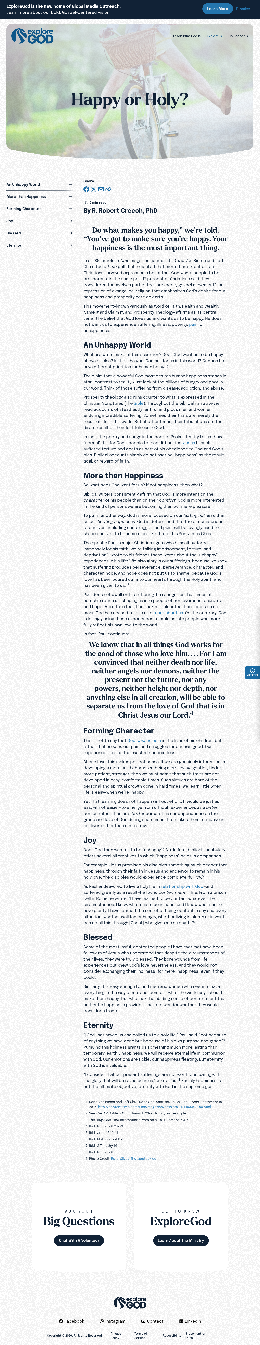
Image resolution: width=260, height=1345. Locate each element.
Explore (213, 36)
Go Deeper (236, 36)
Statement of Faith (195, 1336)
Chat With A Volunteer (79, 1240)
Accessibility (172, 1335)
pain (193, 324)
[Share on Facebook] (86, 189)
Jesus (189, 442)
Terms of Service (140, 1336)
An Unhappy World (23, 184)
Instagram (115, 1321)
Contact (155, 1321)
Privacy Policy (116, 1336)
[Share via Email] (101, 189)
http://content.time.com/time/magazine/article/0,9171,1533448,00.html (154, 1107)
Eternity (13, 245)
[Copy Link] (108, 189)
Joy (9, 221)
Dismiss (243, 9)
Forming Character (23, 209)
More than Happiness (26, 196)
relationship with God (182, 886)
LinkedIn (193, 1321)
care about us (169, 612)
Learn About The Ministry (181, 1240)
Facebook (74, 1321)
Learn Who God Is (187, 36)
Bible (139, 403)
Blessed (13, 233)
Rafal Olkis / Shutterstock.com (135, 1158)
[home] (32, 36)
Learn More (217, 8)
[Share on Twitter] (93, 189)
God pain (144, 740)
